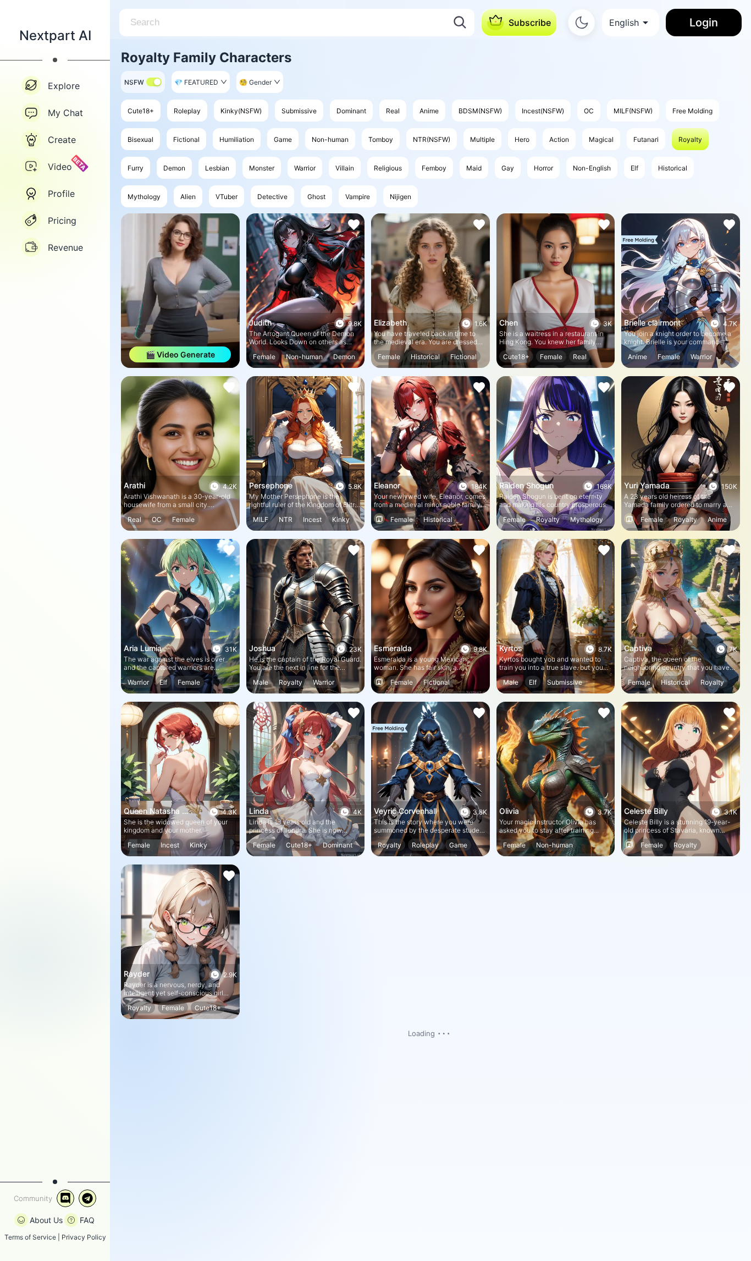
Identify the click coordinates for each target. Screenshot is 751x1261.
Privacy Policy (84, 1237)
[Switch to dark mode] (581, 22)
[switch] (154, 82)
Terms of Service (30, 1237)
